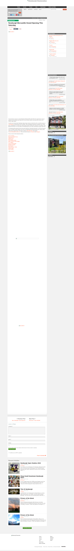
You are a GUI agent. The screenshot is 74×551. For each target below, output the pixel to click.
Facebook (32, 131)
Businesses (11, 20)
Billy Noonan (10, 139)
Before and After (52, 7)
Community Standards (56, 546)
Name (9, 435)
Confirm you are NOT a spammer (16, 452)
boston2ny (53, 42)
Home (18, 7)
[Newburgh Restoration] (15, 535)
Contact (36, 9)
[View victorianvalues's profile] (50, 46)
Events (24, 7)
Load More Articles (27, 527)
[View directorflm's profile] (50, 55)
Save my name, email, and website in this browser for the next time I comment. (22, 447)
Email (9, 439)
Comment (10, 426)
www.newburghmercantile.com (14, 131)
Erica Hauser (10, 145)
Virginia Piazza (11, 137)
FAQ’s (40, 9)
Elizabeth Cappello (11, 144)
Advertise (30, 9)
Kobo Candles (11, 149)
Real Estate (42, 7)
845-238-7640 (29, 130)
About (25, 9)
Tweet (10, 29)
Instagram (38, 131)
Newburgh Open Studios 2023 (30, 463)
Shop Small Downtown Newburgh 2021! (31, 476)
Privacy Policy (50, 546)
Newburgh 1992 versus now (53, 40)
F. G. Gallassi (10, 142)
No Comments (22, 465)
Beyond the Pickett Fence (13, 136)
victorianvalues (53, 46)
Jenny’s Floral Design (12, 143)
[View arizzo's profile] (50, 37)
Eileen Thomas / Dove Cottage (14, 141)
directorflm (53, 55)
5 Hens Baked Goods (12, 140)
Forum (30, 7)
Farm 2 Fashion (11, 135)
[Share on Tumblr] (16, 29)
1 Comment (22, 517)
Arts (36, 7)
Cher (22, 464)
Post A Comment (41, 455)
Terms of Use (45, 546)
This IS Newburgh (26, 489)
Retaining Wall (51, 49)
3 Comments (22, 491)
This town (50, 45)
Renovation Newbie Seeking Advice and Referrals (55, 36)
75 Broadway (10, 124)
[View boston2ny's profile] (50, 42)
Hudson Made (11, 148)
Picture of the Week (27, 498)
